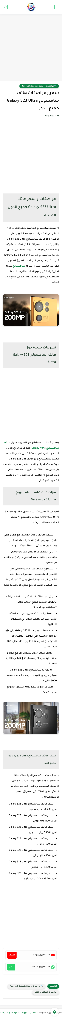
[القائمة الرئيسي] (56, 7)
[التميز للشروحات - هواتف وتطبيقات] (31, 7)
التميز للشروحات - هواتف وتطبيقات (18, 1013)
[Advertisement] (31, 48)
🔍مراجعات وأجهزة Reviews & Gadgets (39, 86)
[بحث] (5, 7)
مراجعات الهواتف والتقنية (45, 992)
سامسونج (18, 266)
